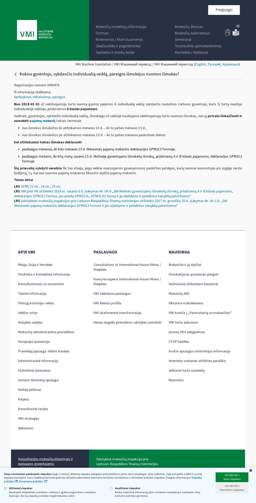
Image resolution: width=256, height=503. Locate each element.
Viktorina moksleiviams (186, 303)
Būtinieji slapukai (20, 488)
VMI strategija (28, 418)
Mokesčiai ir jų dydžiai (185, 264)
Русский (214, 64)
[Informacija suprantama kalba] (235, 34)
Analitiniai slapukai (127, 488)
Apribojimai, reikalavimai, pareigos (39, 97)
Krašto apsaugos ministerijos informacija (199, 351)
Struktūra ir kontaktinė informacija (44, 274)
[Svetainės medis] (237, 26)
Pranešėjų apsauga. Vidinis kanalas (44, 351)
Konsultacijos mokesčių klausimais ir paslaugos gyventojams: (45, 461)
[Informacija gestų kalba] (228, 34)
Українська (230, 64)
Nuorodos (176, 380)
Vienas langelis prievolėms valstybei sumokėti (127, 322)
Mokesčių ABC (179, 293)
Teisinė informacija (32, 293)
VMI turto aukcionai (183, 322)
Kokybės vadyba (30, 322)
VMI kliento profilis (107, 303)
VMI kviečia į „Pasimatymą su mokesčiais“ (200, 312)
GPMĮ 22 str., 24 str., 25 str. (41, 186)
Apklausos (25, 428)
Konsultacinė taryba (33, 408)
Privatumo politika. (31, 482)
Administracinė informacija (38, 360)
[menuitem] (121, 27)
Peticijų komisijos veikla (36, 303)
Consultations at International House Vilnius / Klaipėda (127, 267)
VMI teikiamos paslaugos (112, 293)
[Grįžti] (16, 74)
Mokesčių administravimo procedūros (46, 332)
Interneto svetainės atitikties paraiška (197, 360)
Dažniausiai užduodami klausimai (193, 284)
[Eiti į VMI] (35, 30)
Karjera (23, 399)
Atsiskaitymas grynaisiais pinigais (194, 274)
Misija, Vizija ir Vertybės (35, 264)
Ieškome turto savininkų (187, 370)
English (200, 64)
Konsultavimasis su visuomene (41, 284)
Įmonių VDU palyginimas (187, 332)
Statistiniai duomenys (34, 370)
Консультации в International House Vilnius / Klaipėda (127, 282)
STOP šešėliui (179, 341)
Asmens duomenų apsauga (38, 380)
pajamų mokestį (42, 120)
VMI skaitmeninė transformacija (117, 312)
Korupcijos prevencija (34, 341)
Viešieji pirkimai (29, 389)
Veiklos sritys (28, 312)
